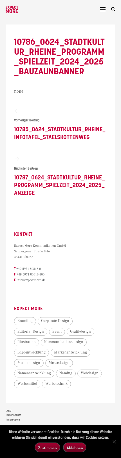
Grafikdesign (80, 332)
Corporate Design (55, 321)
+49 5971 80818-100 (30, 274)
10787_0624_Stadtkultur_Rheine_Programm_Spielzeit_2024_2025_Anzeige (59, 181)
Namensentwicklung (34, 373)
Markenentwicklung (70, 352)
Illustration (26, 342)
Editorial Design (30, 332)
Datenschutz (13, 415)
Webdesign (89, 373)
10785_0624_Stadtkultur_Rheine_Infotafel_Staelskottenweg (60, 129)
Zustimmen (47, 447)
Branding (25, 321)
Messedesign (59, 363)
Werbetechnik (56, 384)
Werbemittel (27, 384)
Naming (65, 373)
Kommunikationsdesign (63, 342)
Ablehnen (74, 447)
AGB (9, 411)
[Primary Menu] (102, 9)
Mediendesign (28, 363)
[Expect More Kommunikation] (12, 9)
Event (57, 332)
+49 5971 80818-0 (28, 269)
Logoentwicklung (31, 352)
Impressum (13, 419)
